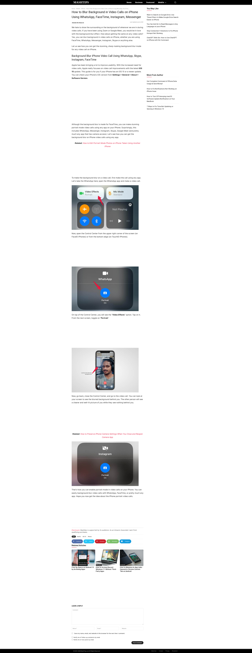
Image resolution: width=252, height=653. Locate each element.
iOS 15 (84, 536)
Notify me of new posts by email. (84, 640)
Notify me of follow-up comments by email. (87, 637)
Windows (98, 565)
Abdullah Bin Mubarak (78, 22)
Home (73, 8)
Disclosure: (76, 530)
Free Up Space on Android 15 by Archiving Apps (83, 568)
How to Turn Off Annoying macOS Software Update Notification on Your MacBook (161, 98)
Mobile (78, 8)
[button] (175, 2)
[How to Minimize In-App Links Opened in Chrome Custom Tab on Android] (131, 558)
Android (74, 565)
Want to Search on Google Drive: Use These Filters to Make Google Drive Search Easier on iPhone (162, 17)
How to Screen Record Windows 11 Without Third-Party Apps (106, 569)
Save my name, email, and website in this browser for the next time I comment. (99, 633)
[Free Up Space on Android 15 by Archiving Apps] (83, 558)
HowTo (79, 536)
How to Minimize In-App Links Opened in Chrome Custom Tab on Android (131, 569)
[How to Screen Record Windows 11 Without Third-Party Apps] (107, 558)
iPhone (83, 8)
